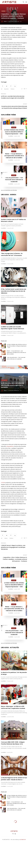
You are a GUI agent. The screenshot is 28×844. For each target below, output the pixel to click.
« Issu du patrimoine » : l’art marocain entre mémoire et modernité (14, 180)
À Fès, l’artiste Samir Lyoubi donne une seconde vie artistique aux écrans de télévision (13, 291)
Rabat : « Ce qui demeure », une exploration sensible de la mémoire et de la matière (14, 156)
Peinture (12, 89)
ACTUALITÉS (4, 380)
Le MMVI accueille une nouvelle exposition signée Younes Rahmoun (12, 328)
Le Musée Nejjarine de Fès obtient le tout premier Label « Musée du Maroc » (14, 779)
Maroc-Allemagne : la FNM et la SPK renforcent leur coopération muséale (13, 707)
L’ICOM (3, 482)
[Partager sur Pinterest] (10, 535)
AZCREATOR (23, 839)
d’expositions (9, 446)
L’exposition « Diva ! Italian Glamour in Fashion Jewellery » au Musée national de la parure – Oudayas (15, 559)
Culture (5, 538)
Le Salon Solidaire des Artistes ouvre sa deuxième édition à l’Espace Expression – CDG (14, 132)
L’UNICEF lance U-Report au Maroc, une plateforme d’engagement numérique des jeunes (13, 547)
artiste (5, 21)
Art (1, 89)
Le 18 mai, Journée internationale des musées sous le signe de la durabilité (12, 97)
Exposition (6, 89)
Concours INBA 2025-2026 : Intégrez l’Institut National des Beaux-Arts (13, 743)
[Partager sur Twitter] (6, 535)
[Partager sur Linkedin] (15, 535)
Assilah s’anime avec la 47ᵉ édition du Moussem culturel (13, 220)
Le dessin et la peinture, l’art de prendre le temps (14, 673)
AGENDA (3, 11)
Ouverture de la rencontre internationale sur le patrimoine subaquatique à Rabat (14, 107)
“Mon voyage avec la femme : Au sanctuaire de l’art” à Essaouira (11, 254)
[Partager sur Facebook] (2, 535)
